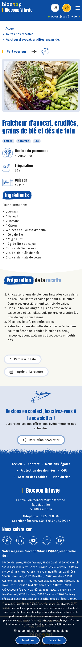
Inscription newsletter (43, 440)
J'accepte (54, 640)
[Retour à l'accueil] (11, 5)
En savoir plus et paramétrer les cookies (41, 630)
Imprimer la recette (29, 372)
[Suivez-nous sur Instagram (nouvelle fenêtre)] (46, 540)
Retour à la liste (25, 359)
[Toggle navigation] (78, 9)
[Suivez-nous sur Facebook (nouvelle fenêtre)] (7, 540)
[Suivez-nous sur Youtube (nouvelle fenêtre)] (33, 540)
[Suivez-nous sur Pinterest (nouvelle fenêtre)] (59, 540)
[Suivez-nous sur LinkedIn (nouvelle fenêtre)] (20, 540)
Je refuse (27, 640)
